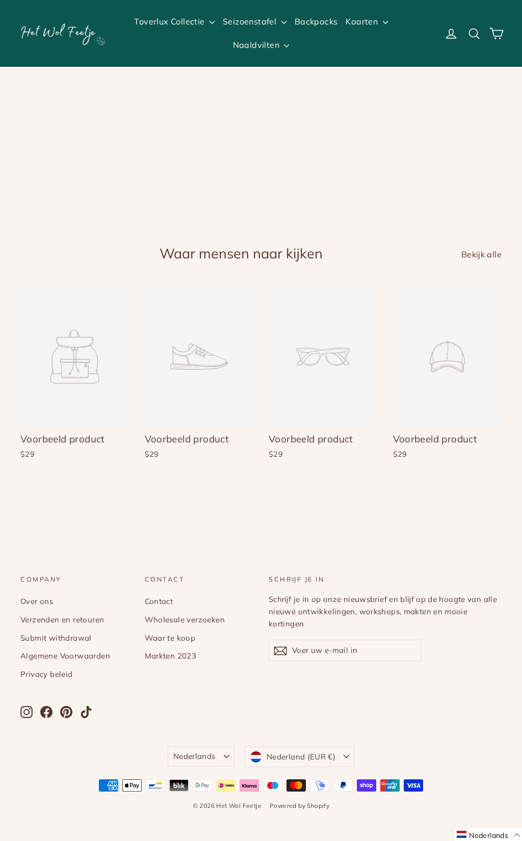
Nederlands (194, 756)
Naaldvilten (257, 45)
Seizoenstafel (251, 21)
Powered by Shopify (299, 805)
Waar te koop (170, 638)
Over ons (36, 601)
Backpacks (316, 21)
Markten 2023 (171, 656)
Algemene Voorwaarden (65, 656)
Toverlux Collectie (170, 21)
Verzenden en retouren (62, 619)
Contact (159, 601)
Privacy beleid (46, 674)
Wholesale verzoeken (185, 619)
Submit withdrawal (56, 638)
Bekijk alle (481, 254)
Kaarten (363, 21)
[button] (488, 835)
